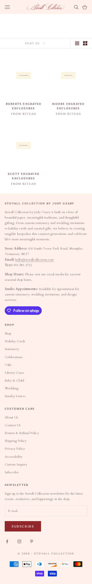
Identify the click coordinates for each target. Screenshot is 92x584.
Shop (8, 333)
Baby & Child (14, 380)
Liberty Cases (14, 372)
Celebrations (14, 357)
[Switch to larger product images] (77, 43)
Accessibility (13, 456)
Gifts (8, 365)
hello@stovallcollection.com (34, 259)
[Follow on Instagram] (19, 541)
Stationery (12, 349)
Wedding (11, 388)
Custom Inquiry (16, 464)
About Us (11, 417)
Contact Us (13, 425)
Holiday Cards (15, 341)
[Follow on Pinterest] (31, 541)
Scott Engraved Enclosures (23, 176)
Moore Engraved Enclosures (68, 106)
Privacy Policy (15, 448)
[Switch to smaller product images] (85, 43)
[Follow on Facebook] (7, 541)
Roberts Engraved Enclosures (24, 106)
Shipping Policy (15, 441)
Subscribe (12, 472)
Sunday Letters (15, 396)
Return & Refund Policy (22, 433)
